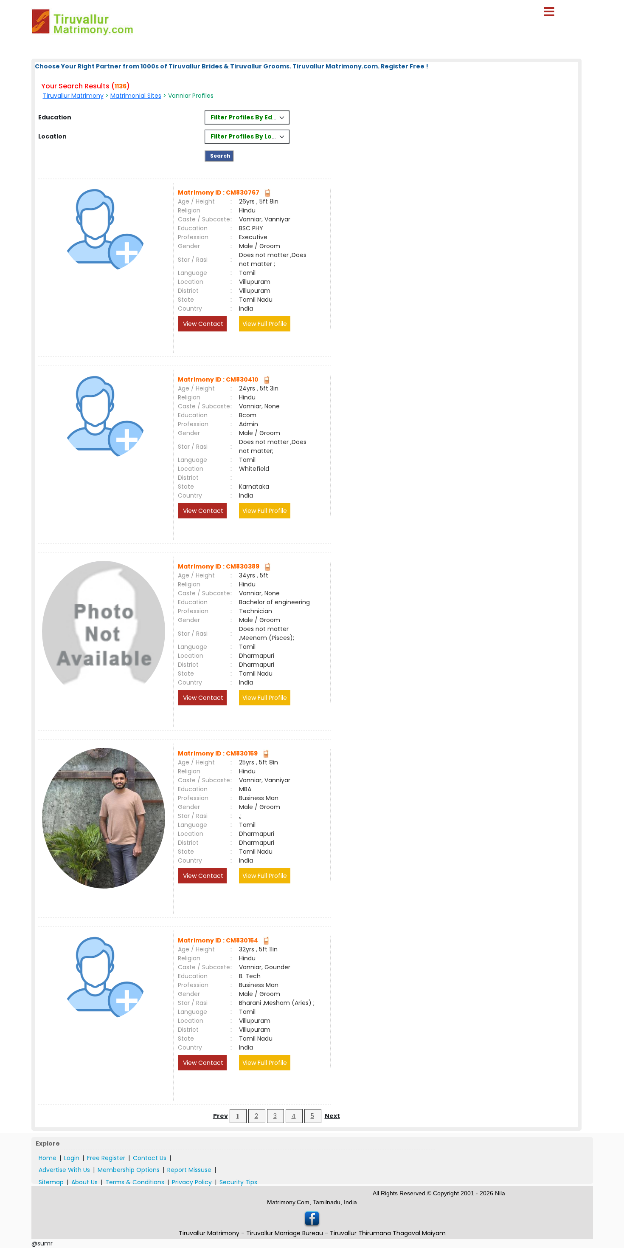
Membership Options (129, 1170)
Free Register (106, 1158)
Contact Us (149, 1158)
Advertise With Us (64, 1170)
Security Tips (238, 1182)
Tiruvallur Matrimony (73, 95)
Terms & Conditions (134, 1182)
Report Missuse (189, 1170)
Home (47, 1158)
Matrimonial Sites (135, 95)
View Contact (202, 324)
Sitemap (51, 1182)
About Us (84, 1182)
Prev (220, 1116)
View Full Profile (264, 324)
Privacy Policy (192, 1182)
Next (332, 1116)
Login (71, 1158)
